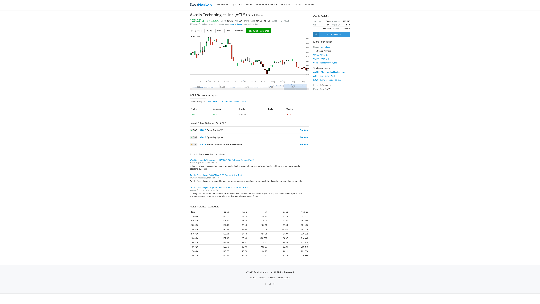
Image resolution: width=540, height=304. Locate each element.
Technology (325, 46)
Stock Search (284, 277)
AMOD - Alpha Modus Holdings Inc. (329, 72)
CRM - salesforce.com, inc (325, 62)
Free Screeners (265, 4)
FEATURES (222, 4)
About (253, 277)
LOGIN (297, 4)
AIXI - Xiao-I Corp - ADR (324, 75)
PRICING (285, 4)
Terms (262, 277)
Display (209, 30)
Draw (228, 30)
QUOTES (237, 4)
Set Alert (304, 130)
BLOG (249, 4)
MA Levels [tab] (212, 101)
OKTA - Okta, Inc (320, 54)
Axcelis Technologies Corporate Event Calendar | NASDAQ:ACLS (219, 187)
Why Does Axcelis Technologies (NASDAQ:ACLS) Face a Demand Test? (222, 160)
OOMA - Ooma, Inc (321, 58)
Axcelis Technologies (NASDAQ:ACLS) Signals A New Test (216, 175)
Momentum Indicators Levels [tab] (233, 101)
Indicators (239, 30)
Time (219, 30)
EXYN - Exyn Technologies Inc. (327, 79)
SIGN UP (309, 4)
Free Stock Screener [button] (258, 30)
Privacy (271, 277)
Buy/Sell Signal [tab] (198, 101)
